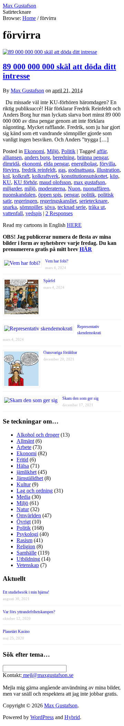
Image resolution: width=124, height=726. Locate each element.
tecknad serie (72, 207)
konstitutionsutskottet (84, 176)
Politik (68, 151)
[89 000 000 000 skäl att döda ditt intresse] (50, 52)
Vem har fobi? (56, 261)
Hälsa (23, 466)
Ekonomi (34, 151)
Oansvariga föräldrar (60, 352)
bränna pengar (92, 157)
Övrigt (24, 522)
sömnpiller (31, 207)
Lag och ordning (35, 491)
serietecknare (93, 201)
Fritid (22, 460)
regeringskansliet (58, 201)
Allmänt (25, 441)
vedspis (33, 213)
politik (88, 195)
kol (6, 176)
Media (23, 497)
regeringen (25, 201)
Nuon (74, 188)
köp (114, 176)
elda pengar (56, 164)
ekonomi (31, 164)
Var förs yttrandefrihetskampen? (29, 611)
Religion (26, 546)
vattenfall (13, 213)
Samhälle (27, 553)
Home (29, 18)
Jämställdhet (30, 478)
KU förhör (25, 182)
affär (101, 151)
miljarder (12, 188)
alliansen (12, 157)
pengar (71, 195)
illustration (108, 170)
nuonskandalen (19, 195)
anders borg (37, 157)
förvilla (107, 164)
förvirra (11, 170)
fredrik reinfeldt (38, 170)
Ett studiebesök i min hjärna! (26, 592)
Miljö (53, 151)
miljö (29, 188)
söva (50, 207)
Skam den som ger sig (80, 398)
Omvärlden (29, 515)
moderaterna (51, 188)
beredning (63, 157)
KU (7, 182)
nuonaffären (96, 188)
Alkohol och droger (38, 435)
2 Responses (59, 213)
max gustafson (89, 182)
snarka (10, 207)
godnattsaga (81, 170)
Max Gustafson (27, 90)
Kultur (24, 484)
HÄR (86, 249)
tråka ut (97, 207)
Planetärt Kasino (16, 631)
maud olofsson (55, 182)
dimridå (11, 164)
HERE (74, 225)
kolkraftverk (45, 176)
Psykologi (27, 534)
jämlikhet (27, 472)
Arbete (24, 447)
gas (61, 170)
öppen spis (49, 195)
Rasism (24, 540)
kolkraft (20, 176)
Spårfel (49, 280)
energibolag (84, 164)
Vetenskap (28, 565)
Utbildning (28, 559)
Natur (23, 509)
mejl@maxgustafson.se (47, 675)
